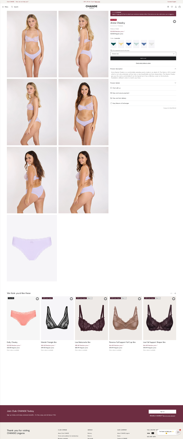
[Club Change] (172, 7)
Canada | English (171, 1)
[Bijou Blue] (144, 44)
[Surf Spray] (136, 44)
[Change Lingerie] (91, 6)
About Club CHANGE (63, 433)
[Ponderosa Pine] (113, 44)
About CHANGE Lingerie (123, 433)
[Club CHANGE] (176, 7)
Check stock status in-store (143, 63)
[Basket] (179, 7)
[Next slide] (175, 293)
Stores (118, 436)
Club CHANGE (10, 1)
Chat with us (117, 88)
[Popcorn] (121, 44)
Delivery (90, 433)
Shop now (97, 1)
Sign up (162, 411)
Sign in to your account (169, 415)
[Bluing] (129, 44)
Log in (113, 14)
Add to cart (143, 58)
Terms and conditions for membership (68, 436)
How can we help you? (22, 1)
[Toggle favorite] (174, 21)
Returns (90, 436)
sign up (119, 14)
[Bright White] (151, 44)
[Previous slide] (171, 293)
